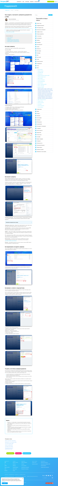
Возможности (19, 1)
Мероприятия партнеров (24, 468)
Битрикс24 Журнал (15, 467)
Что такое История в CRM (9, 443)
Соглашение (16, 474)
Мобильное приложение (44, 462)
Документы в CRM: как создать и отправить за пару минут (45, 88)
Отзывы (14, 470)
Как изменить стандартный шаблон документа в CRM (45, 90)
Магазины (6, 470)
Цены (23, 1)
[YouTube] (48, 475)
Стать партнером (23, 465)
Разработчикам (36, 1)
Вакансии (21, 474)
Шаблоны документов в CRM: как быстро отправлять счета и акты (45, 89)
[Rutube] (52, 475)
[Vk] (43, 475)
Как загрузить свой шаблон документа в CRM (44, 91)
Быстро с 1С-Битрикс (49, 483)
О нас (19, 474)
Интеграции (27, 1)
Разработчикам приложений (45, 467)
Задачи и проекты (7, 467)
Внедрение (32, 1)
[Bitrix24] (5, 1)
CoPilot (5, 465)
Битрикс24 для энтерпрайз (25, 467)
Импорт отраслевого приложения (10, 440)
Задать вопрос (15, 468)
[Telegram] (44, 475)
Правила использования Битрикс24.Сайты (32, 476)
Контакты (24, 474)
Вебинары (14, 465)
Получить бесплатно (51, 1)
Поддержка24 (7, 10)
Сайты (5, 468)
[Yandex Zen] (50, 475)
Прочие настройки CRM (9, 445)
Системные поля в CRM (9, 446)
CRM (5, 462)
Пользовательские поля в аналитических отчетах (9, 448)
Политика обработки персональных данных (20, 476)
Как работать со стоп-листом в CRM (10, 442)
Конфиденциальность (11, 474)
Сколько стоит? (34, 462)
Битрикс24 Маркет (43, 465)
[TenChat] (46, 475)
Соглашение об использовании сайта (9, 476)
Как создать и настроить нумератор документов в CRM (45, 98)
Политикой (3, 481)
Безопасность (6, 474)
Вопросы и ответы (15, 462)
